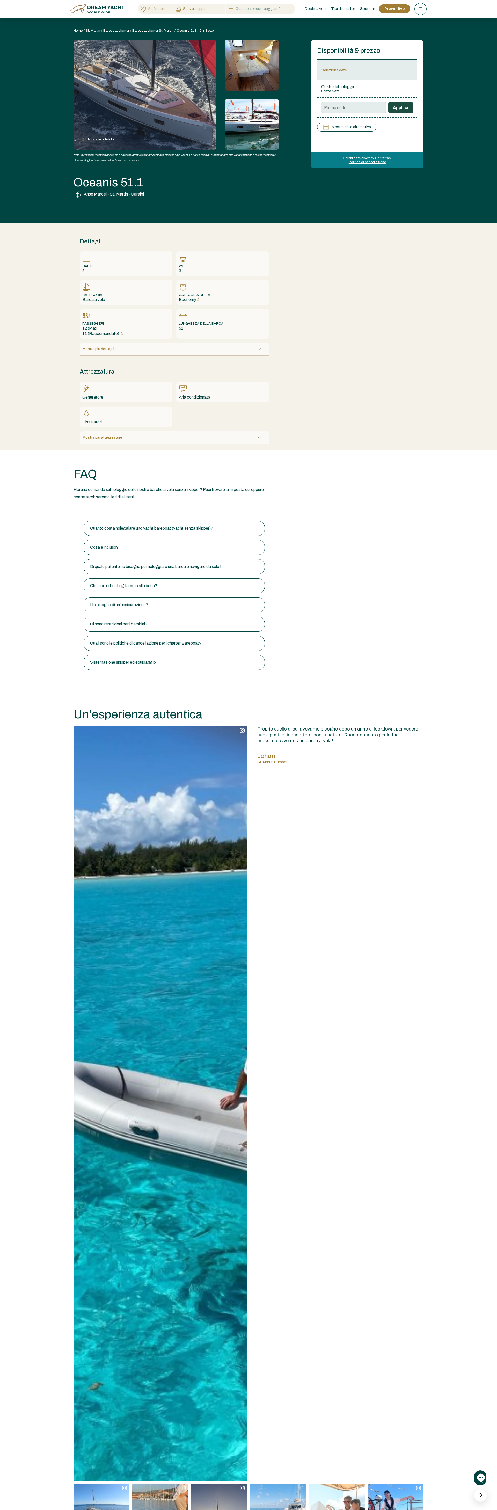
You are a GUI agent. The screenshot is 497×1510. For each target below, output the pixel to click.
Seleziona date (334, 70)
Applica (400, 107)
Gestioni (367, 8)
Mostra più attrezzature (102, 437)
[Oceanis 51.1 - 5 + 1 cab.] (252, 65)
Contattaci (383, 158)
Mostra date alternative (351, 127)
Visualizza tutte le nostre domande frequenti (113, 511)
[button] (174, 528)
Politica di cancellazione (367, 162)
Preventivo (394, 9)
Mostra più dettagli (98, 349)
